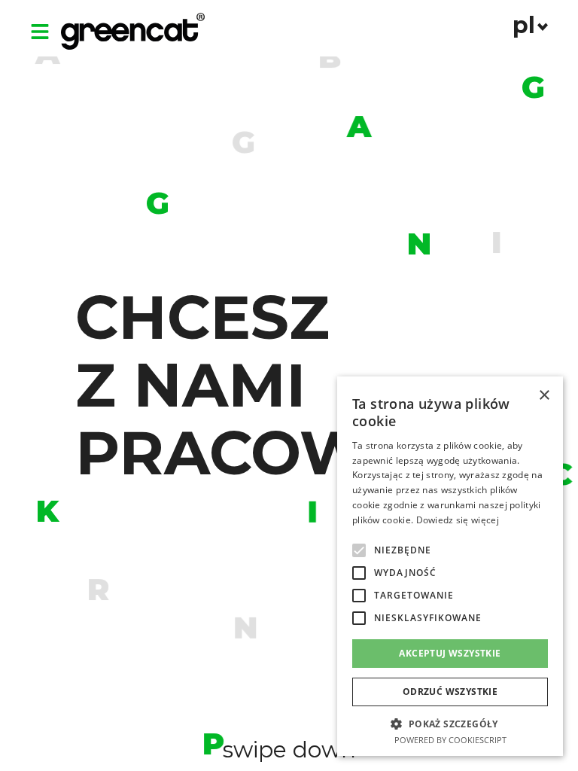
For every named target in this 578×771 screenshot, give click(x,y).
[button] (359, 550)
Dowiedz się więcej (457, 519)
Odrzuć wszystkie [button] (450, 691)
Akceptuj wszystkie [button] (449, 653)
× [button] (543, 395)
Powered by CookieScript (450, 739)
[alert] (450, 566)
